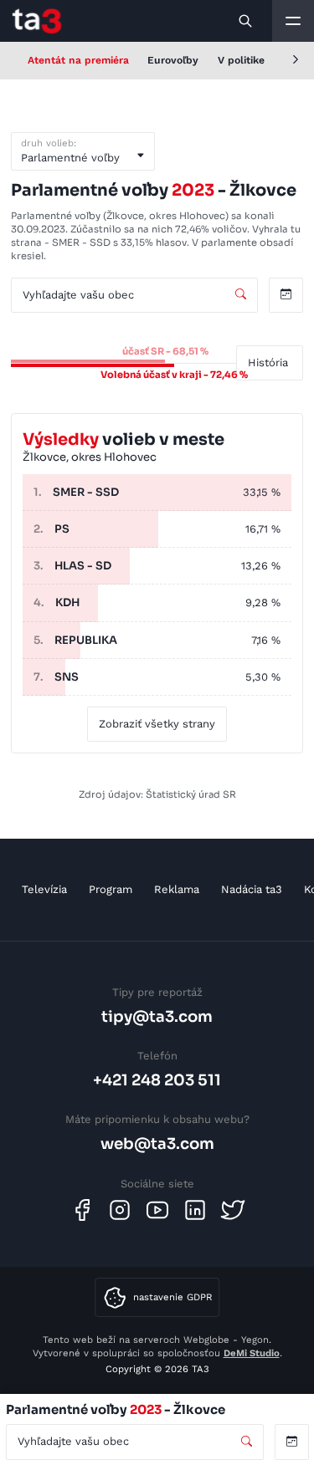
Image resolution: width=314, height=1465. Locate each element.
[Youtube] (157, 1210)
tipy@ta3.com (157, 1016)
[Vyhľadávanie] (246, 21)
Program (110, 889)
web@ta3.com (157, 1143)
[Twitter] (232, 1210)
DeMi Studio (252, 1353)
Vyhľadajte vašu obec (78, 294)
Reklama (176, 889)
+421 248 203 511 (157, 1080)
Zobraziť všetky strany (157, 723)
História (268, 362)
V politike (241, 60)
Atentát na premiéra (78, 60)
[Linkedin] (195, 1210)
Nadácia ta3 (251, 889)
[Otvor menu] (293, 21)
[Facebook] (82, 1210)
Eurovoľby (172, 60)
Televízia (44, 889)
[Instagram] (119, 1210)
